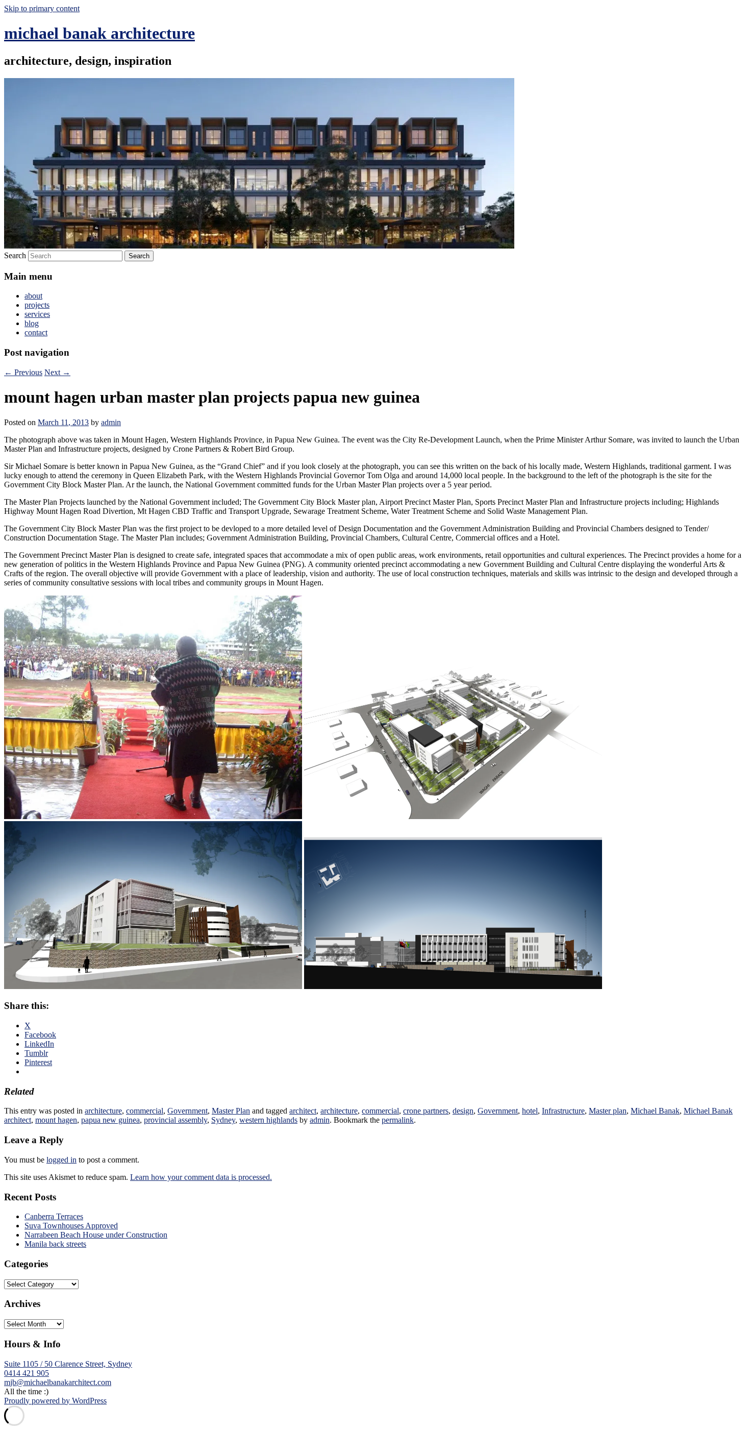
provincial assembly (175, 1120)
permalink (398, 1120)
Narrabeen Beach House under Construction (95, 1234)
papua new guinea (110, 1120)
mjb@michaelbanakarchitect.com (57, 1382)
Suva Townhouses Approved (71, 1225)
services (37, 314)
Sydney (223, 1120)
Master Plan (231, 1110)
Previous (23, 372)
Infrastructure (563, 1110)
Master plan (608, 1110)
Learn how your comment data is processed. (201, 1177)
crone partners (425, 1110)
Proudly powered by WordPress (55, 1400)
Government (187, 1110)
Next (57, 372)
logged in (61, 1159)
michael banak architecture (99, 33)
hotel (530, 1110)
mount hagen (56, 1120)
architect (302, 1110)
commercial (144, 1110)
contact (35, 332)
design (463, 1110)
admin (111, 422)
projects (36, 305)
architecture (103, 1110)
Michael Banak (655, 1110)
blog (31, 323)
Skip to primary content (42, 8)
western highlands (268, 1120)
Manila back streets (55, 1244)
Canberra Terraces (53, 1216)
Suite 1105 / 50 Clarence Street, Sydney (68, 1364)
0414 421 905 (26, 1373)
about (33, 295)
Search (15, 255)
